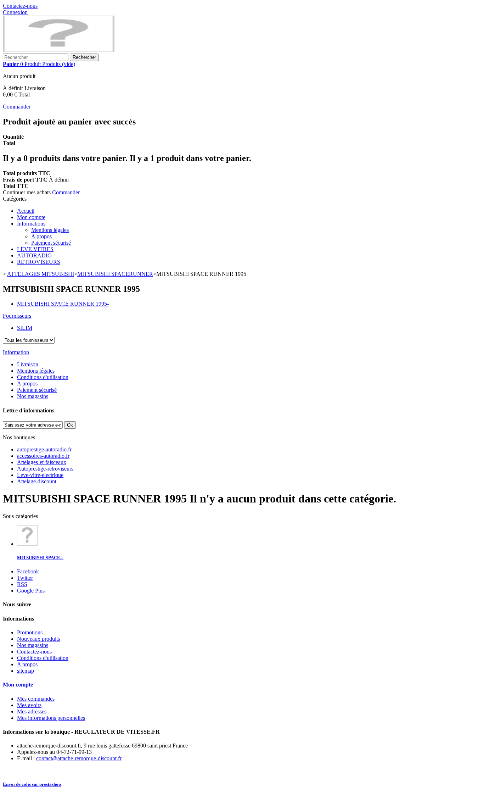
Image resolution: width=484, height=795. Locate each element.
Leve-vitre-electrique (40, 475)
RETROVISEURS (38, 262)
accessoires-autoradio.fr (43, 456)
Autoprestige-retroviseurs (45, 469)
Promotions (30, 632)
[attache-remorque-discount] (58, 50)
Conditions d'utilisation (42, 377)
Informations (31, 224)
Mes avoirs (29, 705)
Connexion (15, 12)
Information (16, 352)
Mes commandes (36, 699)
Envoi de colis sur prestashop (32, 784)
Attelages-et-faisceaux (41, 462)
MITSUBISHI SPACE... (40, 557)
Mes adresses (31, 711)
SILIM (24, 328)
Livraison (27, 364)
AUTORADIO (34, 255)
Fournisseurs (17, 316)
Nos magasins (32, 396)
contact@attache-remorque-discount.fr (79, 758)
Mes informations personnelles (51, 718)
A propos (41, 236)
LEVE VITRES (35, 249)
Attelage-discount (36, 481)
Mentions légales (50, 230)
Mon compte (31, 217)
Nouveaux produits (38, 639)
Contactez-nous (20, 6)
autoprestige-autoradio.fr (44, 449)
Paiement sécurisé (51, 243)
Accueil (25, 211)
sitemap (25, 671)
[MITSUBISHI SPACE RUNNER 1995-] (27, 544)
